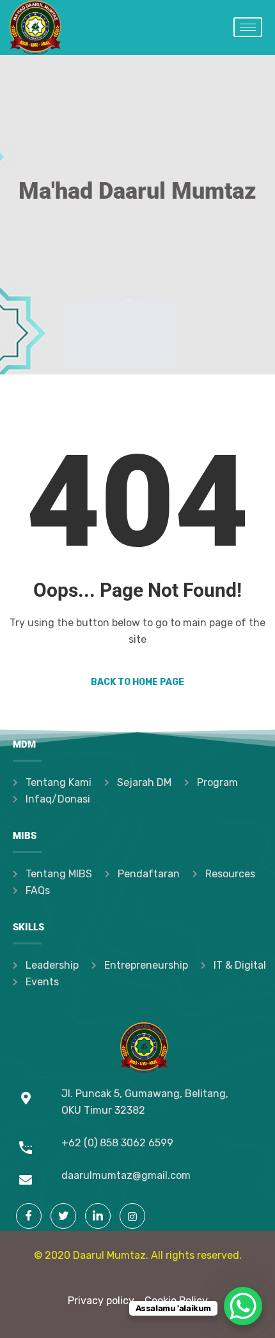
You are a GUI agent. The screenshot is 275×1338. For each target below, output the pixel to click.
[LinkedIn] (98, 1216)
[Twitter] (63, 1216)
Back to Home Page (137, 682)
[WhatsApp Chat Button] (243, 1306)
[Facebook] (29, 1216)
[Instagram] (132, 1216)
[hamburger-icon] (247, 27)
